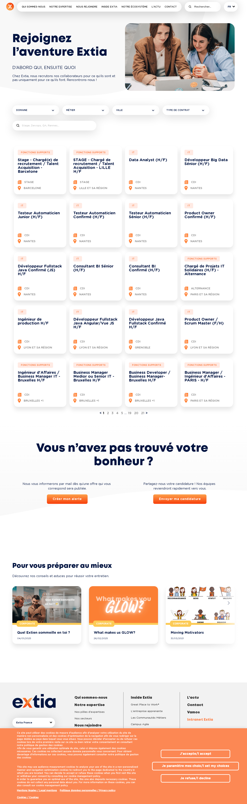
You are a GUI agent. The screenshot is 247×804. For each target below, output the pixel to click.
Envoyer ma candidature (180, 499)
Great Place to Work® (145, 704)
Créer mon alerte (67, 499)
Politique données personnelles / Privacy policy (87, 790)
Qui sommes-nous (33, 7)
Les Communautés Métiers (148, 717)
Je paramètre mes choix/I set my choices (195, 765)
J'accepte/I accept (195, 753)
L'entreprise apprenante (147, 711)
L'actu (156, 7)
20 (136, 413)
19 (129, 413)
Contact (171, 7)
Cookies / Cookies (28, 797)
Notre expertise (60, 7)
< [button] (101, 413)
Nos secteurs (83, 718)
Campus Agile (140, 724)
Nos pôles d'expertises (89, 712)
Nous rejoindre (86, 7)
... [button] (125, 413)
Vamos (193, 712)
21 (142, 413)
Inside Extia (109, 7)
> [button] (147, 413)
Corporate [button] (27, 624)
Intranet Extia (200, 719)
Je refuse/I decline (195, 778)
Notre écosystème (135, 7)
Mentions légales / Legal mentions (37, 790)
